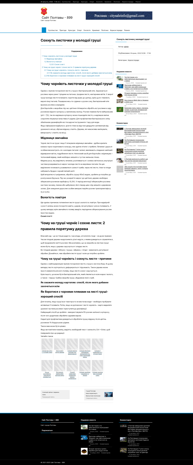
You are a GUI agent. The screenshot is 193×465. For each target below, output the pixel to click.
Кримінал (108, 2)
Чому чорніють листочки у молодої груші (59, 56)
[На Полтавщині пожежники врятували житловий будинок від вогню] (120, 141)
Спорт (92, 2)
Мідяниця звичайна (53, 59)
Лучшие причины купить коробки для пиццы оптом (136, 94)
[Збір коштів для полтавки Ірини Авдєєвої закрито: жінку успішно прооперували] (120, 169)
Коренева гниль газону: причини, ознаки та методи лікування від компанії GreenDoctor (136, 109)
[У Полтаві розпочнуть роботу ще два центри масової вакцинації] (120, 160)
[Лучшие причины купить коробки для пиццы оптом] (120, 95)
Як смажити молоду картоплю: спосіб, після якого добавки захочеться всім (79, 73)
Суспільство (66, 2)
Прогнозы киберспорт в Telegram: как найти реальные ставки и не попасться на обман (136, 87)
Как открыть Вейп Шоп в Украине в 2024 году (136, 101)
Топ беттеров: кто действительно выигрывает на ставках (135, 79)
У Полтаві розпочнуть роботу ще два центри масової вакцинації (136, 160)
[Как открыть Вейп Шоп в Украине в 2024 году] (120, 101)
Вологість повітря (53, 62)
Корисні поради (127, 2)
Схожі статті (57, 64)
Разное (138, 2)
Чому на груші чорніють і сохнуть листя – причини (66, 70)
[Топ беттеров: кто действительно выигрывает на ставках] (120, 78)
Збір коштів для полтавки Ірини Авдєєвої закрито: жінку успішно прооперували (136, 168)
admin (126, 47)
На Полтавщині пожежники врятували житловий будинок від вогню (136, 141)
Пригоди (76, 2)
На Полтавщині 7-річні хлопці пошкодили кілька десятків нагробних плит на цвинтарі (134, 151)
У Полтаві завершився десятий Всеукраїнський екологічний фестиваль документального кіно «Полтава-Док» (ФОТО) (136, 131)
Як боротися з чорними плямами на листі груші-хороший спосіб (72, 76)
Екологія (99, 2)
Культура (84, 2)
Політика (117, 2)
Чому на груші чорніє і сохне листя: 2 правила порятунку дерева (69, 67)
